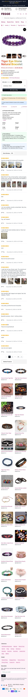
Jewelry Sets (22, 651)
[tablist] (14, 153)
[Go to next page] (21, 357)
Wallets (7, 653)
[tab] (8, 153)
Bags (3, 653)
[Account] (23, 14)
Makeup (3, 22)
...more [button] (4, 120)
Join (3, 675)
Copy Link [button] (14, 106)
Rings (22, 22)
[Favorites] (18, 14)
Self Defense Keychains (7, 646)
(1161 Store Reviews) (14, 77)
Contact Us (12, 662)
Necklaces (18, 648)
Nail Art (17, 22)
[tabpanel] (14, 257)
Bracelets (13, 25)
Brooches (9, 651)
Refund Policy (5, 660)
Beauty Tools (10, 22)
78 (18, 356)
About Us (18, 662)
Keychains (15, 651)
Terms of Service (21, 660)
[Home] (1, 25)
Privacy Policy (5, 662)
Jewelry (7, 25)
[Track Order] (20, 14)
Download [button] (24, 106)
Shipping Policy (12, 660)
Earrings (12, 648)
